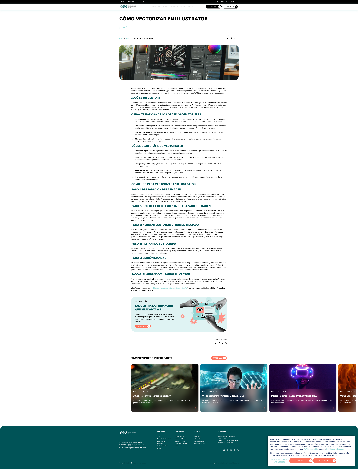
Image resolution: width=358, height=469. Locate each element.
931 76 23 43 (231, 2)
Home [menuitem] (121, 38)
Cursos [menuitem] (159, 448)
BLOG (122, 2)
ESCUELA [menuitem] (182, 7)
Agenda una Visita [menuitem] (180, 441)
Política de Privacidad (226, 463)
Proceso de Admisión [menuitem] (180, 439)
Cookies (219, 463)
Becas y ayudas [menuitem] (179, 446)
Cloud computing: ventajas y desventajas (223, 396)
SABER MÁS (141, 326)
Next (345, 417)
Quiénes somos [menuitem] (197, 436)
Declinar (323, 461)
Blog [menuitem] (127, 38)
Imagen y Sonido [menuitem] (161, 441)
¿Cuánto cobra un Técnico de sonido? (152, 396)
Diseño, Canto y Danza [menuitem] (162, 446)
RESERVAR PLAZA (212, 6)
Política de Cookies (311, 449)
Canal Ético (236, 463)
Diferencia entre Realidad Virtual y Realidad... (294, 396)
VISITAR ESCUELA (229, 6)
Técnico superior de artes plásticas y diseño (170, 288)
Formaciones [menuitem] (156, 7)
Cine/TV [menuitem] (159, 436)
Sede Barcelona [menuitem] (197, 439)
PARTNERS (141, 2)
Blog (123, 27)
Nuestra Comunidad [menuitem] (199, 441)
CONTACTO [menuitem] (190, 7)
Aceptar (299, 461)
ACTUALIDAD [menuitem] (174, 7)
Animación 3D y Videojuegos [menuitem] (164, 439)
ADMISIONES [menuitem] (165, 7)
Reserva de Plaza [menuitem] (179, 436)
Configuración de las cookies (279, 460)
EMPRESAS (131, 2)
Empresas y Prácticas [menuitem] (199, 443)
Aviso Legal (213, 463)
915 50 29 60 (220, 2)
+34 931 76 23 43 (228, 443)
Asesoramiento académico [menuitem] (181, 443)
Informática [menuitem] (160, 443)
